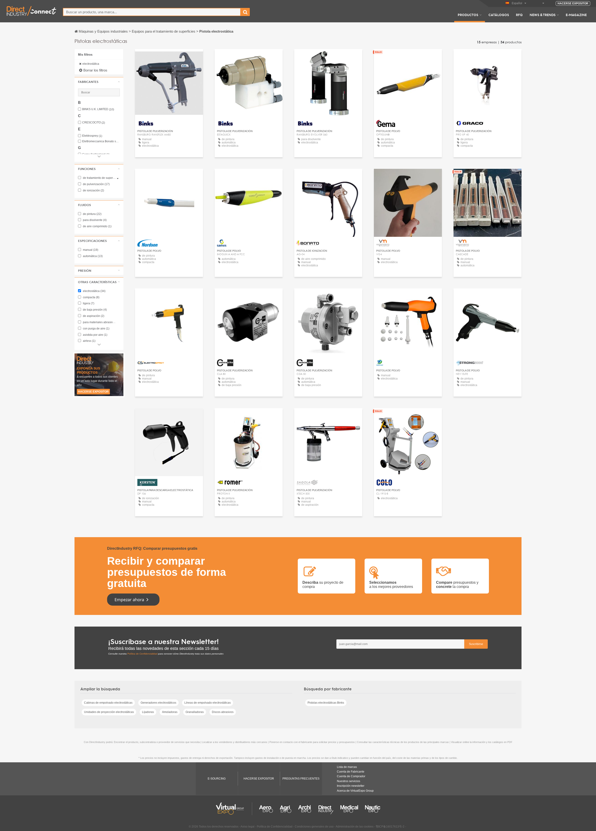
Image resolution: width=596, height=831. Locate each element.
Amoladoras (169, 712)
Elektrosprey (92, 136)
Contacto (408, 57)
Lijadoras (148, 712)
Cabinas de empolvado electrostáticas (108, 702)
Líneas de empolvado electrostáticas (207, 702)
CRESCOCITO (93, 122)
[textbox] (152, 12)
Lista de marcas (347, 767)
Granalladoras (195, 712)
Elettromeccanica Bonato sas (101, 141)
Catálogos (498, 15)
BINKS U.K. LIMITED (98, 109)
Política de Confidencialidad (142, 653)
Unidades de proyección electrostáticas (109, 712)
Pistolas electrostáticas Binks (326, 702)
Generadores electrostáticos (158, 702)
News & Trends (542, 15)
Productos (468, 15)
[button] (99, 82)
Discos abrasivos (223, 712)
